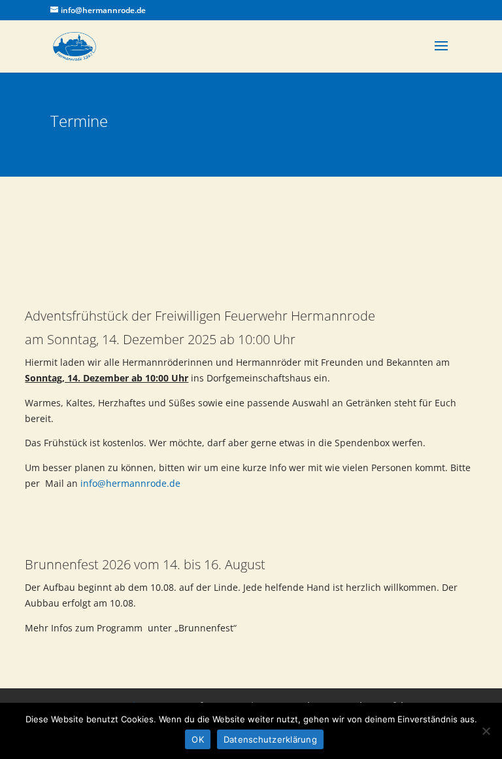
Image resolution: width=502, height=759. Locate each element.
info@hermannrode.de (130, 483)
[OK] (485, 730)
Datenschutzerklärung (270, 739)
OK (198, 739)
